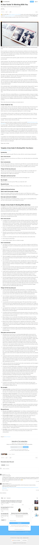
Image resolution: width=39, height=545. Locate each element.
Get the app (24, 540)
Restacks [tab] (7, 465)
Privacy (18, 537)
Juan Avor (4, 474)
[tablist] (5, 465)
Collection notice (25, 537)
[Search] (37, 498)
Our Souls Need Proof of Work (7, 507)
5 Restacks (13, 454)
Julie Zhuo (2, 8)
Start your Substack (16, 540)
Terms (21, 537)
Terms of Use (24, 525)
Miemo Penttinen (7, 436)
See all (3, 520)
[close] (29, 509)
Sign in (36, 1)
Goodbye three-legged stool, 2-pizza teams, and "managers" (11, 502)
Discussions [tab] (9, 498)
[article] (19, 502)
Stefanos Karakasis (5, 483)
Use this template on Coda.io (6, 150)
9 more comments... (3, 492)
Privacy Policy (27, 526)
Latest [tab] (5, 498)
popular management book (10, 16)
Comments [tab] (3, 465)
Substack (14, 542)
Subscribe (32, 1)
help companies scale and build (14, 14)
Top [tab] (2, 498)
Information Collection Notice (19, 526)
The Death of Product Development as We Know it (11, 500)
